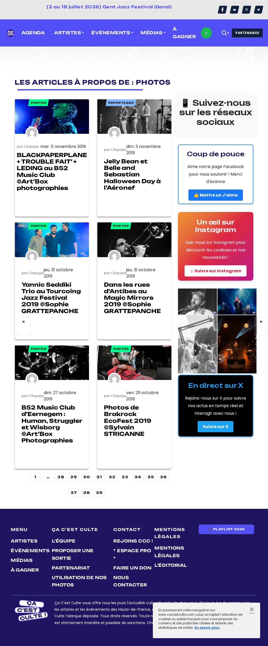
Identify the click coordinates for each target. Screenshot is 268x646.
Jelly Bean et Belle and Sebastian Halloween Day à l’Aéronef (132, 174)
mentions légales (169, 551)
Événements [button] (110, 32)
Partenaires (247, 33)
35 (151, 477)
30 (86, 477)
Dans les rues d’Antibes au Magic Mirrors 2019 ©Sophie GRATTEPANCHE (132, 297)
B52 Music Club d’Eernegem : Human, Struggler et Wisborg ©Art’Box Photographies (51, 424)
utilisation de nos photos (79, 581)
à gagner (184, 32)
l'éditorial (170, 565)
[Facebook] (222, 10)
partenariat (71, 567)
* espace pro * (132, 554)
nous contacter (130, 581)
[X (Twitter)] (258, 10)
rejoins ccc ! (133, 541)
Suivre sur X (215, 427)
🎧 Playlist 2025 (226, 529)
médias (21, 560)
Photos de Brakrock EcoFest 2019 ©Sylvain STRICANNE (127, 420)
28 (61, 477)
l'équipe (64, 541)
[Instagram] (246, 10)
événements (30, 550)
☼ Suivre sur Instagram (215, 271)
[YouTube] (234, 10)
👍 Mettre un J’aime (216, 195)
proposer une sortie (73, 554)
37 (74, 493)
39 (99, 493)
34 (138, 477)
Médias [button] (151, 32)
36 (163, 477)
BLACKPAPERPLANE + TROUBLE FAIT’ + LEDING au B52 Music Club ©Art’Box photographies (52, 171)
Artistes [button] (67, 32)
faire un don (132, 567)
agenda (33, 32)
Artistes (24, 541)
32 (112, 477)
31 (99, 477)
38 (86, 493)
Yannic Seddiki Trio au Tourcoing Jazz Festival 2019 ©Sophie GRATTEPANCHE (51, 297)
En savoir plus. (207, 627)
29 (73, 477)
